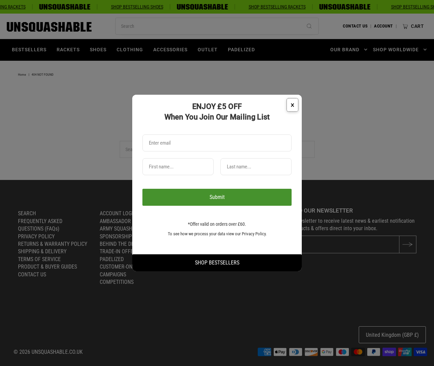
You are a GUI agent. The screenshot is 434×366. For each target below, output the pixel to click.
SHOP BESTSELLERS (217, 262)
